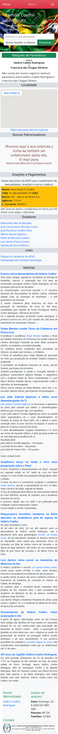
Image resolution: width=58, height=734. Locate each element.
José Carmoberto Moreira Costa (19, 226)
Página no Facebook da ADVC (18, 256)
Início (6, 4)
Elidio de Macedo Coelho (15, 238)
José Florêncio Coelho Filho (16, 230)
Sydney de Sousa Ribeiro (15, 245)
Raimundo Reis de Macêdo (16, 223)
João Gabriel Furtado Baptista (15, 404)
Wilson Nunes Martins (13, 234)
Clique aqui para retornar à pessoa (29, 129)
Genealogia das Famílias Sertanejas (21, 260)
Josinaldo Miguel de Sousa (39, 642)
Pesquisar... (45, 42)
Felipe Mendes (33, 335)
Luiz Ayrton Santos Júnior (15, 241)
